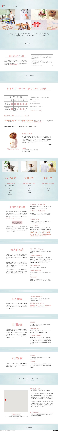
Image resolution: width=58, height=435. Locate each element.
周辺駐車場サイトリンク (36, 110)
